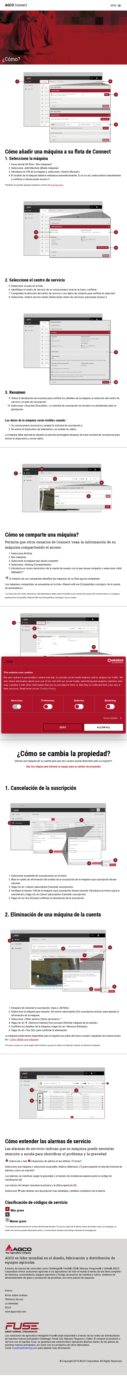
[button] (114, 5)
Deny (63, 727)
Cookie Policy (48, 688)
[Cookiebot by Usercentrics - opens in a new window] (109, 661)
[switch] (48, 706)
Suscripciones (57, 185)
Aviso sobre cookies (16, 1295)
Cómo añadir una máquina (24, 1039)
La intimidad (11, 1303)
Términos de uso (14, 1299)
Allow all (103, 727)
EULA (8, 1307)
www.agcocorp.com (15, 1311)
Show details (110, 718)
